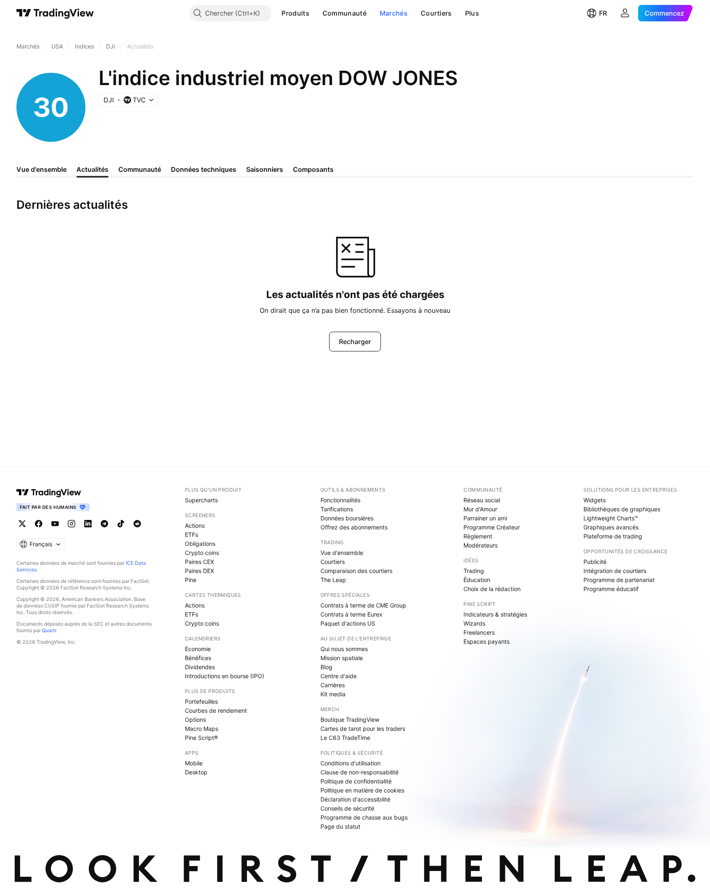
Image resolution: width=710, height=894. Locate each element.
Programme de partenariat (619, 579)
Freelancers (479, 632)
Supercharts (201, 500)
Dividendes (200, 666)
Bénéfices (198, 657)
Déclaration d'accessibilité (355, 799)
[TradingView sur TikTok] (121, 523)
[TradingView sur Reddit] (137, 523)
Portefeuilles (201, 701)
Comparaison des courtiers (356, 570)
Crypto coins (202, 552)
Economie (198, 648)
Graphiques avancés (611, 527)
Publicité (594, 561)
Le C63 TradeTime (345, 737)
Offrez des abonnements (353, 527)
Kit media (333, 694)
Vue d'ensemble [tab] (41, 169)
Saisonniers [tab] (264, 169)
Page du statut (340, 826)
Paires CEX (199, 561)
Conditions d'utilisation (350, 763)
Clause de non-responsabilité (359, 772)
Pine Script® (201, 737)
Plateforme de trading (612, 536)
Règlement (477, 536)
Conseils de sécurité (347, 808)
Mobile (194, 763)
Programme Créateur (491, 527)
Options (195, 719)
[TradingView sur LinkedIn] (88, 523)
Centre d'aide (338, 675)
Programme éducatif (611, 588)
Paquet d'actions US (347, 623)
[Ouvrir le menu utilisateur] (625, 13)
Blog (326, 666)
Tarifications (336, 509)
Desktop (196, 772)
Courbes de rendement (216, 710)
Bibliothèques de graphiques (621, 509)
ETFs (191, 534)
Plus (472, 13)
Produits (295, 13)
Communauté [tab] (139, 169)
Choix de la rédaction (492, 588)
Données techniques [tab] (203, 169)
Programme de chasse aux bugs (364, 817)
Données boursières (346, 518)
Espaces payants (486, 641)
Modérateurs (480, 545)
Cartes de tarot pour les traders (362, 728)
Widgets (594, 500)
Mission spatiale (341, 657)
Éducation (476, 579)
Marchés (394, 13)
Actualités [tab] (92, 169)
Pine (190, 579)
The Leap (333, 579)
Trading (473, 570)
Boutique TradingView (349, 719)
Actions (195, 525)
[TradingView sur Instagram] (71, 523)
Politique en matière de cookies (362, 790)
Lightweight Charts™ (610, 518)
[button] (315, 13)
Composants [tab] (313, 169)
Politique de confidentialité (356, 781)
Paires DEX (199, 570)
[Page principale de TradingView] (55, 13)
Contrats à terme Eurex (351, 614)
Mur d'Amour (480, 509)
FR (603, 13)
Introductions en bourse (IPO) (224, 675)
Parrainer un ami (485, 518)
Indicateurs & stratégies (495, 614)
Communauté (345, 13)
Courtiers (436, 13)
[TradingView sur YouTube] (55, 523)
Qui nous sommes (344, 648)
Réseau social (481, 500)
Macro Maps (201, 728)
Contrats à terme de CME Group (363, 605)
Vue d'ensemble (341, 552)
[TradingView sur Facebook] (38, 523)
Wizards (474, 623)
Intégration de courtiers (614, 570)
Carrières (332, 684)
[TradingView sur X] (22, 523)
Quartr (49, 630)
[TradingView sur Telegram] (104, 523)
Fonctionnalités (340, 500)
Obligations (200, 543)
